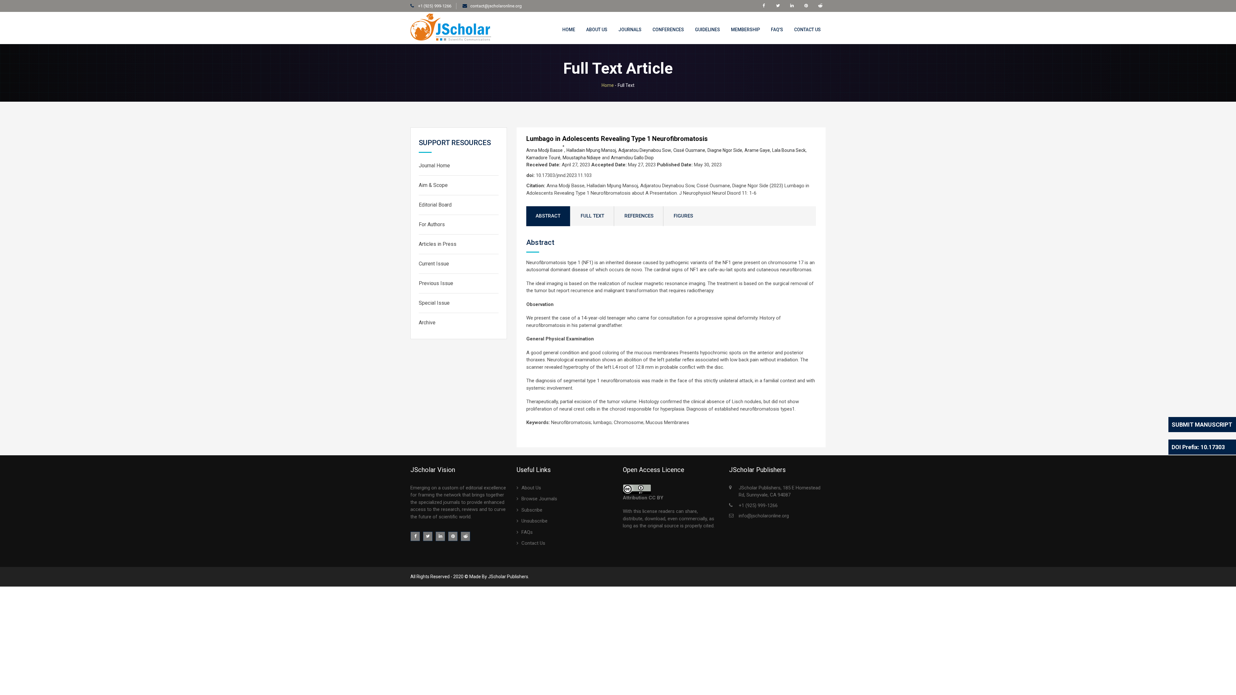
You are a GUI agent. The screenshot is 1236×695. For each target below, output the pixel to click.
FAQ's (777, 29)
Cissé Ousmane (689, 150)
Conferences (668, 29)
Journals (629, 29)
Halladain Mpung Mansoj (591, 150)
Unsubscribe (534, 521)
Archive (427, 323)
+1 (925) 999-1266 (434, 6)
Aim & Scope (433, 185)
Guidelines (707, 29)
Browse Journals (539, 499)
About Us (596, 29)
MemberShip (745, 29)
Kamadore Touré (543, 157)
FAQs (527, 532)
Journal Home (434, 165)
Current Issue (434, 264)
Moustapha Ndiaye (582, 157)
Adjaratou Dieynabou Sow (644, 150)
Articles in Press (437, 244)
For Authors (432, 224)
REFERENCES (638, 216)
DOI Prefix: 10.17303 (1198, 447)
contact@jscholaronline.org (496, 6)
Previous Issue (436, 283)
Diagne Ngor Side (724, 150)
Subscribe (531, 510)
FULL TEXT (592, 216)
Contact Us (807, 29)
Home (568, 29)
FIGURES (683, 216)
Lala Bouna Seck (789, 150)
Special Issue (434, 303)
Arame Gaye (757, 150)
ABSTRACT (548, 216)
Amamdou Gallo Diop (632, 157)
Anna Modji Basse (545, 150)
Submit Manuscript (1202, 424)
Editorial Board (435, 205)
